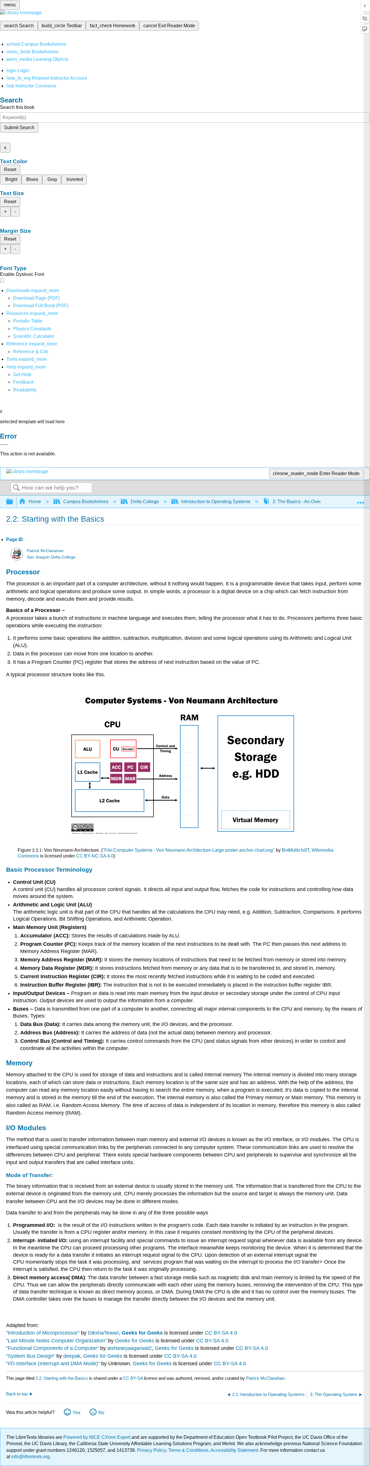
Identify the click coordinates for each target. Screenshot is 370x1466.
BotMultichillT (295, 850)
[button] (23, 382)
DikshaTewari (103, 1333)
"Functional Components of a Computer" (52, 1348)
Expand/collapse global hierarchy (13, 502)
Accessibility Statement (234, 1450)
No (101, 1412)
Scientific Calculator (33, 336)
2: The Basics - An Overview (301, 501)
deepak (71, 1356)
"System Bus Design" (30, 1356)
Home (34, 501)
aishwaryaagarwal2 (129, 1348)
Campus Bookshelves (86, 501)
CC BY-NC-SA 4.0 (95, 855)
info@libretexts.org (30, 1456)
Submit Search (19, 127)
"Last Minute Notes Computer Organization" (56, 1341)
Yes (76, 1412)
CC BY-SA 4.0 (221, 1333)
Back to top (16, 1393)
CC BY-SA (133, 1378)
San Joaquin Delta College (51, 557)
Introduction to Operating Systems (215, 501)
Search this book (17, 107)
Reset (10, 169)
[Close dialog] (4, 444)
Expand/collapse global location (360, 500)
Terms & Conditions (188, 1450)
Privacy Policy (151, 1450)
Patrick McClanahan (45, 551)
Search (16, 488)
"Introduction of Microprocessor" (42, 1333)
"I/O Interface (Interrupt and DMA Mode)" (53, 1363)
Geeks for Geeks (142, 1333)
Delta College (145, 501)
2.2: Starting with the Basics (62, 1378)
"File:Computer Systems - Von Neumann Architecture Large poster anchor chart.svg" (189, 850)
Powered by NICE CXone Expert (97, 1437)
